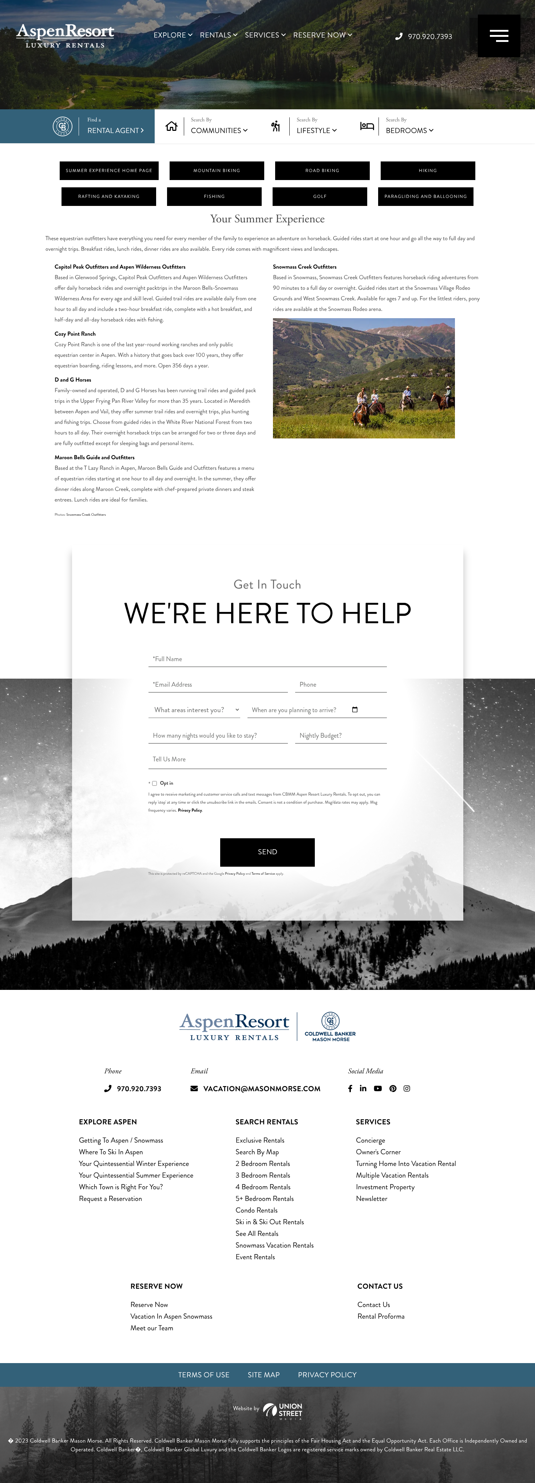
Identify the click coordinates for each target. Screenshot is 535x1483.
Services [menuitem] (262, 35)
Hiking (428, 171)
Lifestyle (313, 130)
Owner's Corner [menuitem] (378, 1152)
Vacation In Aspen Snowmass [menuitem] (171, 1316)
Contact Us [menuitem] (373, 1304)
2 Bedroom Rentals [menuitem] (262, 1163)
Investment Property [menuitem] (385, 1187)
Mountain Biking (217, 171)
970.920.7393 (430, 36)
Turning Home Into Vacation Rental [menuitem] (406, 1163)
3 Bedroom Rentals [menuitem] (262, 1175)
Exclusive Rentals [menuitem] (259, 1140)
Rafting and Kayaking (109, 197)
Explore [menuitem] (170, 35)
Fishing (214, 197)
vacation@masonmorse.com (262, 1089)
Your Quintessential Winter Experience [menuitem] (134, 1163)
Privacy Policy (190, 810)
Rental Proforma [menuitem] (381, 1316)
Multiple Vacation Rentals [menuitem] (392, 1175)
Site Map (264, 1375)
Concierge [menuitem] (370, 1140)
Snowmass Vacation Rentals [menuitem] (274, 1245)
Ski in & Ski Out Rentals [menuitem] (269, 1222)
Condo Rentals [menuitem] (256, 1210)
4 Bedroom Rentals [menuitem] (262, 1187)
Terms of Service (263, 873)
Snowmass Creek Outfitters (86, 514)
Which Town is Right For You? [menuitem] (121, 1187)
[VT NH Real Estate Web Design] (267, 1411)
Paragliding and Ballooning (425, 197)
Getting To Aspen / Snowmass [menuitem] (121, 1140)
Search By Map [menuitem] (257, 1152)
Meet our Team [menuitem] (151, 1328)
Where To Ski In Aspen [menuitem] (111, 1152)
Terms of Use (204, 1375)
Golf (320, 197)
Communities (216, 130)
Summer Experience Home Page (109, 171)
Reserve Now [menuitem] (319, 35)
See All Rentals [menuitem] (256, 1233)
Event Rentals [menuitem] (255, 1257)
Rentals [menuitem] (215, 35)
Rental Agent (113, 126)
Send (267, 852)
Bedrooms (406, 130)
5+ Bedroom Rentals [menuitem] (264, 1198)
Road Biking (322, 171)
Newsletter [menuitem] (371, 1198)
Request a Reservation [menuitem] (110, 1198)
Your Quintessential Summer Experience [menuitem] (136, 1175)
